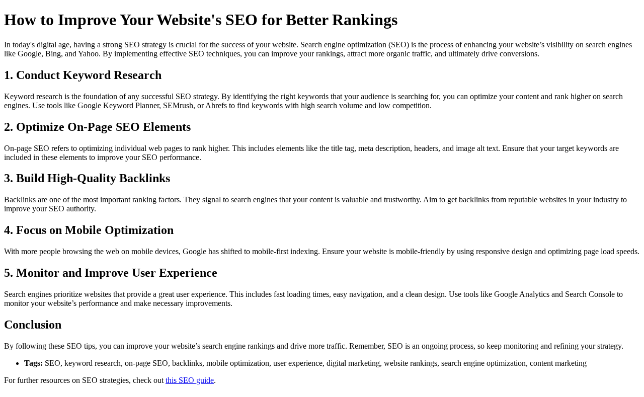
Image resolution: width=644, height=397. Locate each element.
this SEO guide (190, 380)
